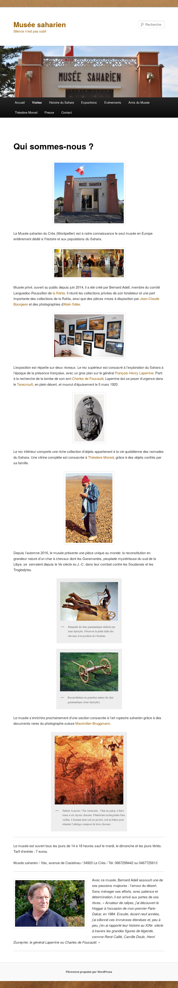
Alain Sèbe (72, 304)
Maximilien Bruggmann (92, 723)
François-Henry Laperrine (134, 372)
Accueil (20, 102)
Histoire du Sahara (61, 102)
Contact (66, 112)
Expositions (89, 102)
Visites (37, 102)
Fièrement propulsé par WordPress (89, 972)
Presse (49, 112)
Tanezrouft (25, 384)
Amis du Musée (138, 102)
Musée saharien (39, 24)
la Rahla (59, 292)
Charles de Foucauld (87, 378)
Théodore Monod (26, 112)
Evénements (112, 102)
